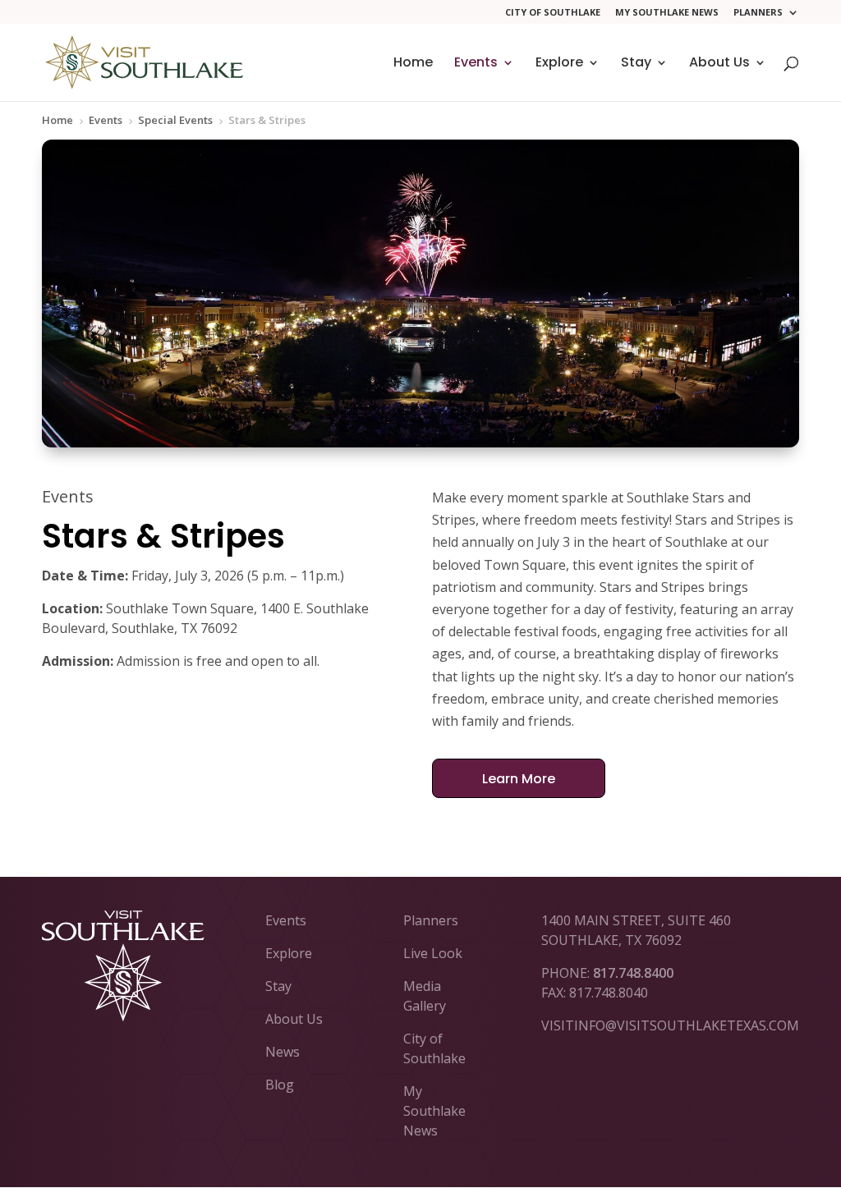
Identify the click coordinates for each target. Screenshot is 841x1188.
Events (476, 64)
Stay (636, 64)
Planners (758, 12)
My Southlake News (667, 12)
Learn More (518, 778)
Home (413, 64)
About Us (719, 64)
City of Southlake (552, 12)
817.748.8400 (633, 973)
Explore (559, 64)
